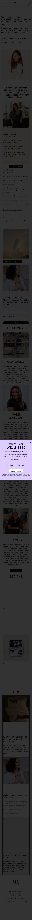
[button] (29, 442)
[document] (16, 460)
